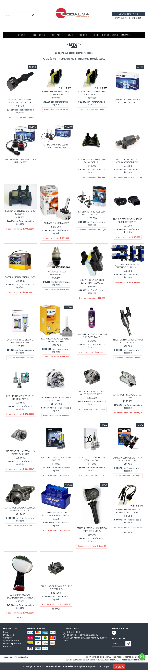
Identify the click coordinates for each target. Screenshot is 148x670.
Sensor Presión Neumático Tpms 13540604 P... (92, 529)
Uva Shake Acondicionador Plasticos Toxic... (92, 335)
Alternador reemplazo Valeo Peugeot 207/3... (92, 393)
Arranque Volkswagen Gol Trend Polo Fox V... (20, 509)
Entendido (119, 666)
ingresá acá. (113, 660)
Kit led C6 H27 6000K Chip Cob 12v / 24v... (91, 459)
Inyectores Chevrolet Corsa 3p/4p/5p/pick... (127, 161)
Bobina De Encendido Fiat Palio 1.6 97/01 (91, 93)
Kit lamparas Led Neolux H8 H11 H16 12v (20, 161)
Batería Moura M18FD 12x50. (20, 277)
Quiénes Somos (77, 35)
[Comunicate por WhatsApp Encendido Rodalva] (142, 656)
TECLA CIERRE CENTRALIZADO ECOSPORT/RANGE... (128, 220)
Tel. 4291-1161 (73, 632)
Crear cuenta (121, 18)
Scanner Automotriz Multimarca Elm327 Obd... (56, 514)
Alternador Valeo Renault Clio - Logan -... (56, 399)
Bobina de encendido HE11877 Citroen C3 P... (20, 101)
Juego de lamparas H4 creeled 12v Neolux (128, 101)
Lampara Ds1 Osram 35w (56, 223)
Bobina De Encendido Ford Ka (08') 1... (20, 212)
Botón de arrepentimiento (133, 660)
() (129, 13)
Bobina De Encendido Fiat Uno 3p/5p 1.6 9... (56, 93)
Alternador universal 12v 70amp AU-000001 (20, 452)
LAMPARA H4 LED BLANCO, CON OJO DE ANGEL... (20, 341)
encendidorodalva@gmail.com (82, 635)
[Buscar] (33, 15)
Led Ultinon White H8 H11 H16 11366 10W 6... (20, 397)
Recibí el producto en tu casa (111, 35)
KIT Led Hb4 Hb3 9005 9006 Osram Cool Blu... (92, 213)
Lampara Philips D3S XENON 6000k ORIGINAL (56, 340)
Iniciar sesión (135, 18)
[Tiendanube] (15, 658)
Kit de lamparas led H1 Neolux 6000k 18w (56, 146)
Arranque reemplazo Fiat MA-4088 (127, 396)
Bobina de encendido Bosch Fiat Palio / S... (92, 281)
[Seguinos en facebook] (114, 633)
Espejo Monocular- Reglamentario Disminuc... (20, 596)
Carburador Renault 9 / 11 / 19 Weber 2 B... (56, 587)
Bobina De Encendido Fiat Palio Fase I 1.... (91, 161)
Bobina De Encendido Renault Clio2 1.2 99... (128, 511)
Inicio (21, 35)
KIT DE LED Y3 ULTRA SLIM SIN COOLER (56, 459)
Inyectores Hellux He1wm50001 (56, 273)
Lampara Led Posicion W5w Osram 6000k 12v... (128, 459)
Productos (38, 35)
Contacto (56, 35)
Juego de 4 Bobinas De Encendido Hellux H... (127, 266)
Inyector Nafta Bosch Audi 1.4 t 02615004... (128, 341)
